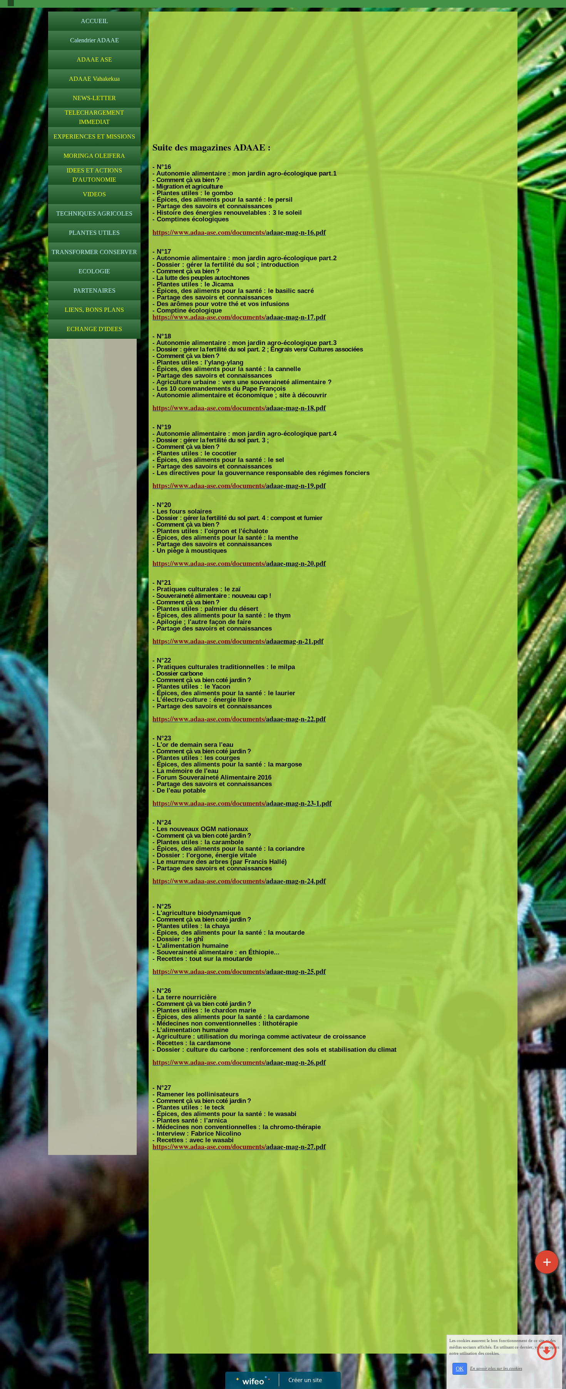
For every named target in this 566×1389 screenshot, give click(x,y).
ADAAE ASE (94, 59)
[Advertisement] (92, 496)
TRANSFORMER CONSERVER (94, 252)
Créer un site (305, 1380)
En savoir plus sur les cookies (496, 1368)
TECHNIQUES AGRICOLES (94, 213)
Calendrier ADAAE (94, 40)
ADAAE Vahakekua (94, 78)
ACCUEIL (94, 21)
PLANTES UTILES (94, 232)
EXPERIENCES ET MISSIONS (94, 136)
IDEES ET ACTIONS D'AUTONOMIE (94, 175)
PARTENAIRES (95, 290)
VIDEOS (94, 194)
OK (460, 1369)
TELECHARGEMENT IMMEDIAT (94, 117)
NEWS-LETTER (94, 98)
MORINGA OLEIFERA (94, 155)
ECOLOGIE (94, 271)
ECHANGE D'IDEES (94, 329)
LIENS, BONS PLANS (94, 309)
